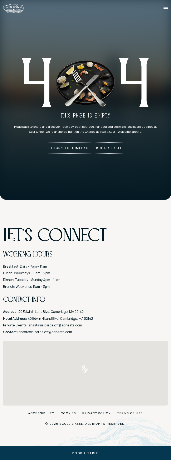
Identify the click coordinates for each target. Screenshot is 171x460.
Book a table (85, 453)
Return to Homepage (70, 148)
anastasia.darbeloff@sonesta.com (55, 325)
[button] (85, 369)
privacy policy (96, 413)
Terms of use (130, 413)
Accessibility (41, 413)
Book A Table (109, 148)
